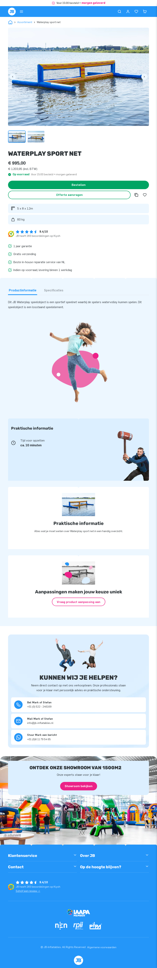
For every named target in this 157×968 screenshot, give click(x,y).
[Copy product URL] (136, 195)
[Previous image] (13, 77)
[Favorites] (136, 11)
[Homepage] (12, 11)
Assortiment (24, 22)
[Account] (128, 11)
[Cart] (145, 11)
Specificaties (53, 290)
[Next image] (144, 77)
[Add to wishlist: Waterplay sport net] (145, 195)
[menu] (21, 11)
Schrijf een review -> (28, 891)
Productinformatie (22, 290)
